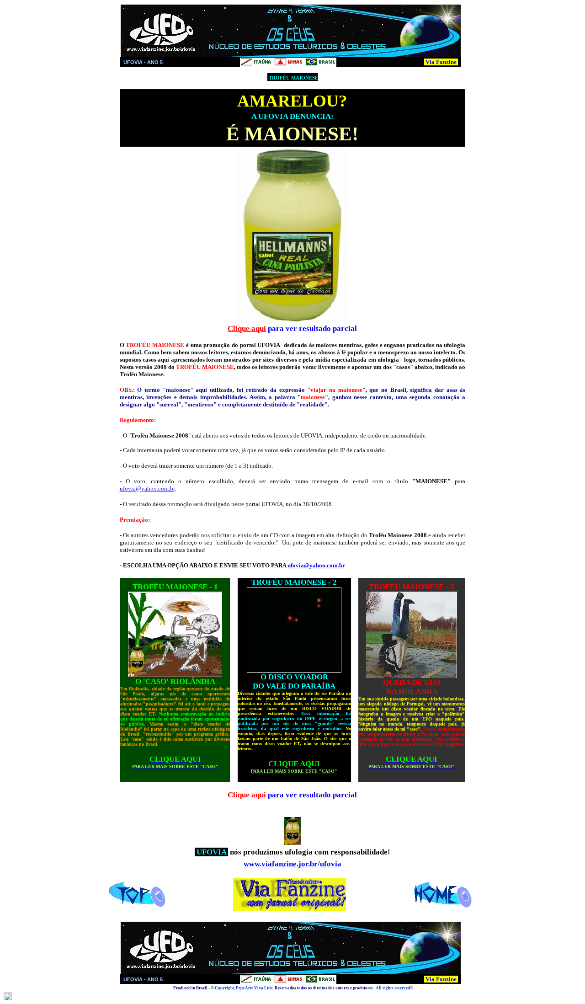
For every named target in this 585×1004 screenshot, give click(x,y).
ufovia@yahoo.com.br (147, 488)
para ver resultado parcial (311, 328)
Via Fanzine (441, 62)
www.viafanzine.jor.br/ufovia (292, 864)
